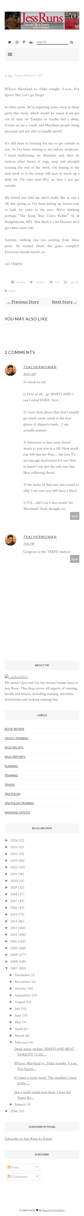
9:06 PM (28, 544)
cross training (16, 738)
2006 (14, 1111)
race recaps (14, 747)
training (11, 775)
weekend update (17, 812)
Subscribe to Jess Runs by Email (28, 1138)
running (11, 766)
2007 (14, 968)
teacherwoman (40, 367)
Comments (19, 1176)
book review (14, 729)
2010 (13, 948)
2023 (14, 860)
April (18, 1029)
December (22, 975)
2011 (13, 941)
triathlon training (19, 803)
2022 (14, 867)
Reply (74, 515)
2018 (13, 894)
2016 (13, 907)
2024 (14, 853)
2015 (13, 914)
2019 (13, 887)
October (21, 988)
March (19, 1035)
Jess (10, 75)
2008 (14, 961)
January (20, 1104)
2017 (13, 901)
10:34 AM (29, 374)
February (21, 1042)
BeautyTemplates (53, 1210)
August (20, 1002)
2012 (13, 934)
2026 (14, 840)
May (18, 1022)
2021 (13, 874)
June (18, 1015)
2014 (13, 921)
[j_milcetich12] (16, 677)
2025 (14, 847)
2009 (14, 954)
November (23, 981)
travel (10, 784)
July (17, 1008)
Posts (14, 1167)
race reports (15, 757)
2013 (13, 928)
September (23, 995)
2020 (14, 880)
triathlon (12, 794)
